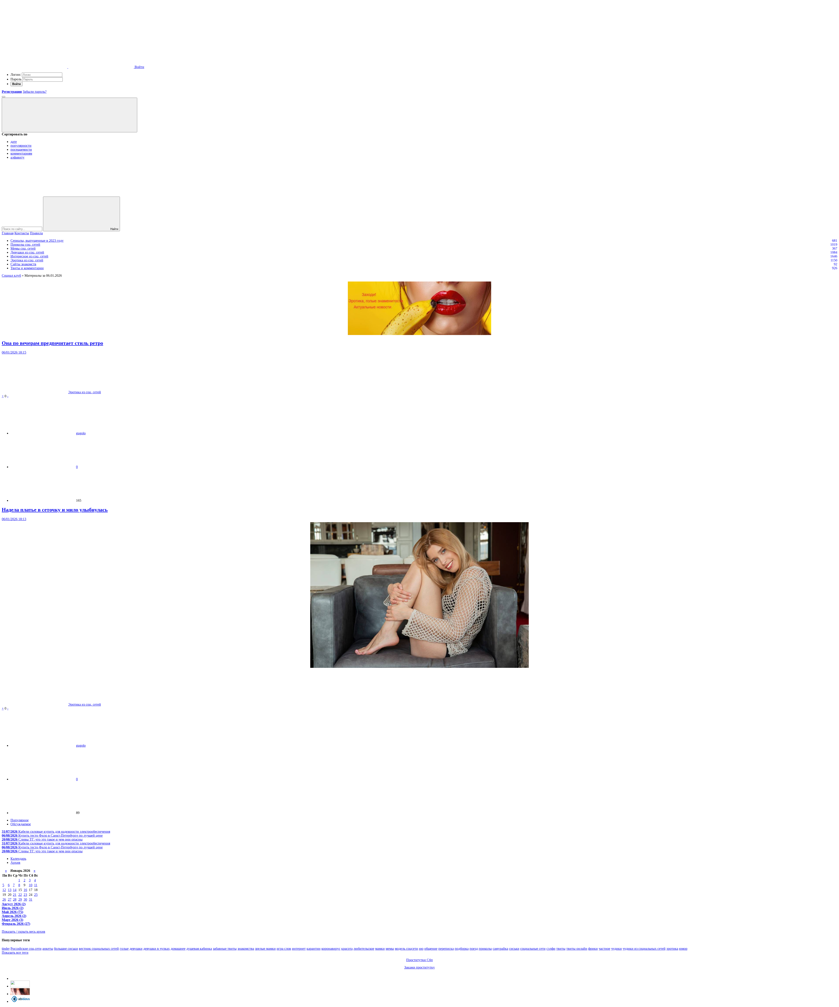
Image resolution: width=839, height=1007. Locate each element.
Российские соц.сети (26, 948)
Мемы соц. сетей (23, 248)
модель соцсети (406, 948)
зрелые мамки (265, 948)
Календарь (18, 858)
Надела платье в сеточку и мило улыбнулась (55, 510)
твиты (560, 948)
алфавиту (17, 157)
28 (14, 899)
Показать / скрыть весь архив (23, 931)
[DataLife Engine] (34, 33)
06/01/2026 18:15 (14, 352)
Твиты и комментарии (27, 268)
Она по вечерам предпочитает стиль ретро (52, 343)
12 (4, 890)
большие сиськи (66, 948)
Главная (8, 233)
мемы (390, 948)
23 (25, 894)
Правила (36, 233)
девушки (136, 948)
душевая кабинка (199, 948)
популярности (20, 145)
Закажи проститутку (419, 967)
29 (20, 899)
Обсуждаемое (20, 824)
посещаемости (21, 149)
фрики (593, 948)
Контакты (21, 233)
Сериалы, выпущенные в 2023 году (37, 240)
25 (36, 894)
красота (347, 948)
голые (124, 948)
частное (604, 948)
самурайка (500, 948)
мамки (380, 948)
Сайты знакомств (23, 264)
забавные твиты (225, 948)
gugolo (81, 433)
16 (25, 890)
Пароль (15, 79)
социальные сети (533, 948)
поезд (474, 948)
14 (14, 890)
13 (9, 890)
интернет (299, 948)
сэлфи (550, 948)
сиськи (514, 948)
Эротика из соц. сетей (26, 260)
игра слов (284, 948)
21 (14, 894)
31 (30, 899)
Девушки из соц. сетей (27, 252)
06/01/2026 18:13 (14, 519)
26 (4, 899)
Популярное (19, 820)
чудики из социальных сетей (644, 948)
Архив (15, 862)
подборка (462, 948)
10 (30, 885)
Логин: (15, 74)
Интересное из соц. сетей (29, 256)
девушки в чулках (156, 948)
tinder (6, 948)
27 (9, 899)
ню (421, 948)
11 (35, 885)
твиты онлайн (576, 948)
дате (13, 141)
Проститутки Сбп (419, 960)
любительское (364, 948)
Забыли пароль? (35, 91)
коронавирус (330, 948)
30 (25, 899)
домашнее (178, 948)
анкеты (47, 948)
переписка (446, 948)
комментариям (21, 153)
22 (20, 894)
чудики (616, 948)
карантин (314, 948)
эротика (672, 948)
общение (430, 948)
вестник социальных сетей (99, 948)
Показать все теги (15, 952)
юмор (683, 948)
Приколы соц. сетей (25, 244)
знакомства (245, 948)
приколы (485, 948)
